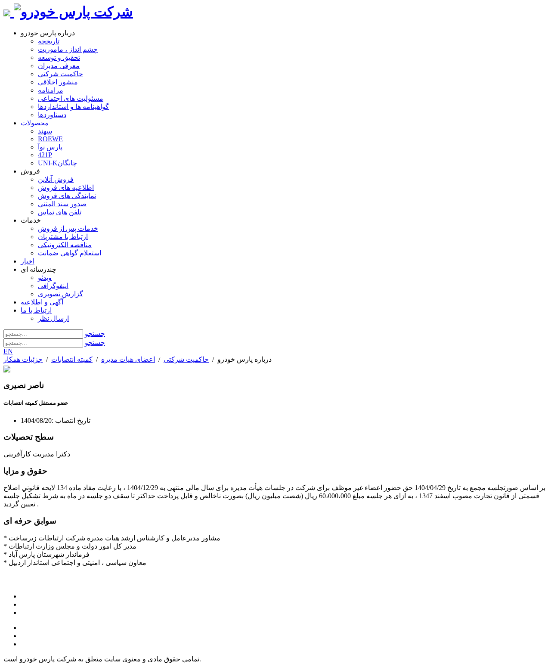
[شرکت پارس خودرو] (73, 11)
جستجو (95, 333)
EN (8, 351)
